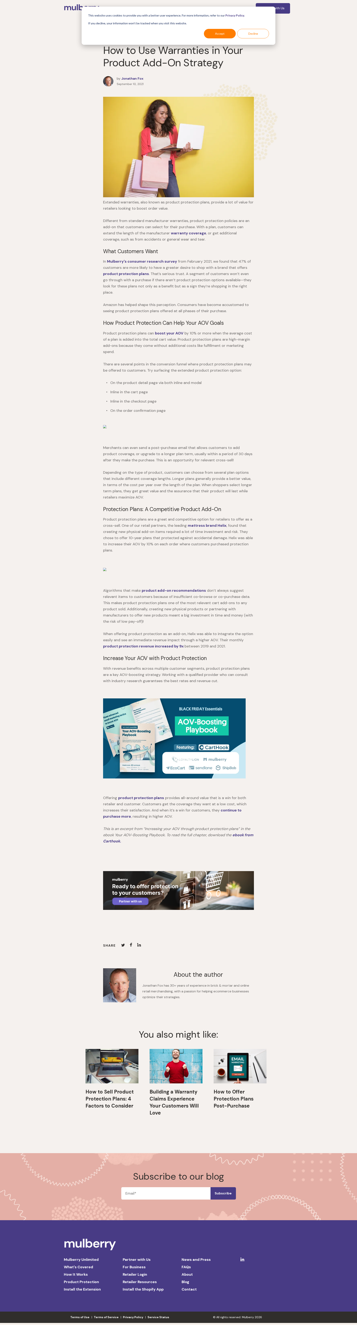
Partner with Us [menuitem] (137, 1259)
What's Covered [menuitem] (78, 1267)
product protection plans (126, 273)
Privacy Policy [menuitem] (133, 1317)
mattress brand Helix (207, 525)
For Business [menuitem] (134, 1267)
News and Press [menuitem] (196, 1259)
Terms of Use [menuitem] (79, 1317)
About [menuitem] (187, 1274)
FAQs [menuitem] (186, 1267)
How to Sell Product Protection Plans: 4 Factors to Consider (110, 1099)
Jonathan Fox (132, 78)
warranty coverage (188, 233)
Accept (220, 33)
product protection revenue (143, 646)
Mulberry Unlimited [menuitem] (81, 1259)
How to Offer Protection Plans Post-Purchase (233, 1099)
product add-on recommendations (174, 590)
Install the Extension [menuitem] (82, 1289)
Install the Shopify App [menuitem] (143, 1289)
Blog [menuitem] (185, 1281)
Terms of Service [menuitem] (106, 1317)
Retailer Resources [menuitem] (140, 1281)
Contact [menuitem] (189, 1289)
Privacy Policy (234, 15)
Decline (253, 33)
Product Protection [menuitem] (81, 1281)
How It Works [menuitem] (76, 1274)
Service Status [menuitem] (158, 1317)
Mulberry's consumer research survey (142, 261)
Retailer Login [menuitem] (135, 1274)
